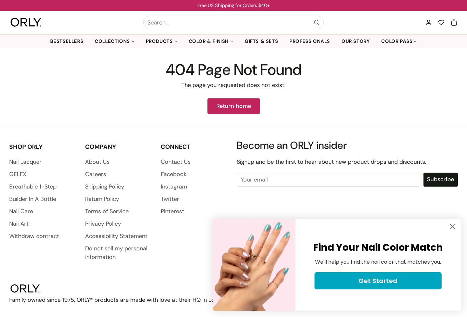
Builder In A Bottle (32, 199)
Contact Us (176, 162)
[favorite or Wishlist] (441, 22)
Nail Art (19, 224)
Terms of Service (107, 211)
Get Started (378, 280)
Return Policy (102, 199)
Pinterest (172, 211)
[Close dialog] (452, 226)
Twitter (170, 199)
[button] (454, 23)
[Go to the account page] (428, 23)
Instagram (174, 186)
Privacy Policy (103, 224)
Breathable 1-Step (33, 186)
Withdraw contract (34, 236)
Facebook (173, 174)
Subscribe (440, 179)
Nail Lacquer (25, 162)
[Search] (317, 22)
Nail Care (21, 211)
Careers (95, 174)
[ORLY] (26, 22)
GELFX (17, 174)
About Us (97, 162)
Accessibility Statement (116, 236)
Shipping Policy (104, 186)
